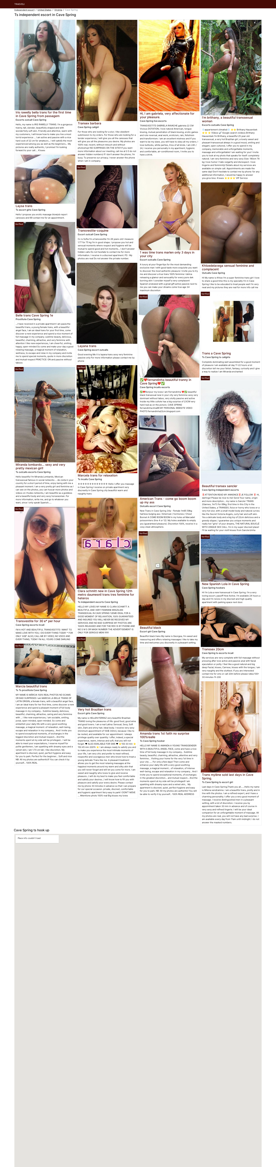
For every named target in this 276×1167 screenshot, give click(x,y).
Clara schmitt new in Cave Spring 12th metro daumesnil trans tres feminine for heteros (106, 594)
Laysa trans (24, 206)
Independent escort (24, 9)
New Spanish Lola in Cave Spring (225, 584)
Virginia (58, 9)
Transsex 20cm (213, 649)
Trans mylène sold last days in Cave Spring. (227, 776)
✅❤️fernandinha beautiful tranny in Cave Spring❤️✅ (165, 381)
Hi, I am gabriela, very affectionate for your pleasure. (167, 115)
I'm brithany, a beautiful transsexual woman (227, 119)
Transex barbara (89, 123)
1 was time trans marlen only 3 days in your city (167, 254)
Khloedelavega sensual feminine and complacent (228, 267)
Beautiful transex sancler (219, 486)
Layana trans (87, 346)
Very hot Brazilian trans (94, 709)
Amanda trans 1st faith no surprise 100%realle (164, 735)
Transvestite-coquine (93, 230)
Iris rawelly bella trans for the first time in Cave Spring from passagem (43, 114)
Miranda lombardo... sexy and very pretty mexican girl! (40, 466)
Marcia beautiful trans (31, 686)
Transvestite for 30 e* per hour (38, 621)
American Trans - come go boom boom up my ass (168, 500)
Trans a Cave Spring (216, 353)
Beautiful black (150, 627)
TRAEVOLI (19, 4)
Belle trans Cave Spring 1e (34, 315)
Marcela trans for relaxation (97, 475)
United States (44, 9)
